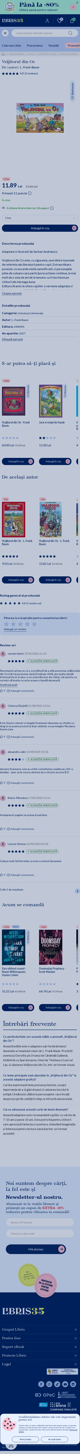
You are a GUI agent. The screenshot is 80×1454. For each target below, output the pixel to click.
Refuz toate (25, 1439)
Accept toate (54, 1439)
